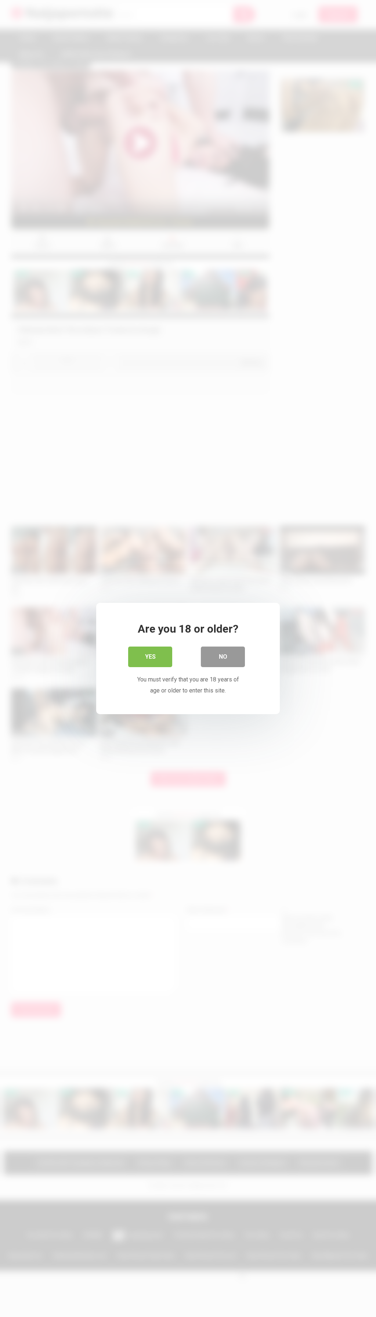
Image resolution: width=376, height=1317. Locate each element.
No (223, 656)
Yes (150, 656)
